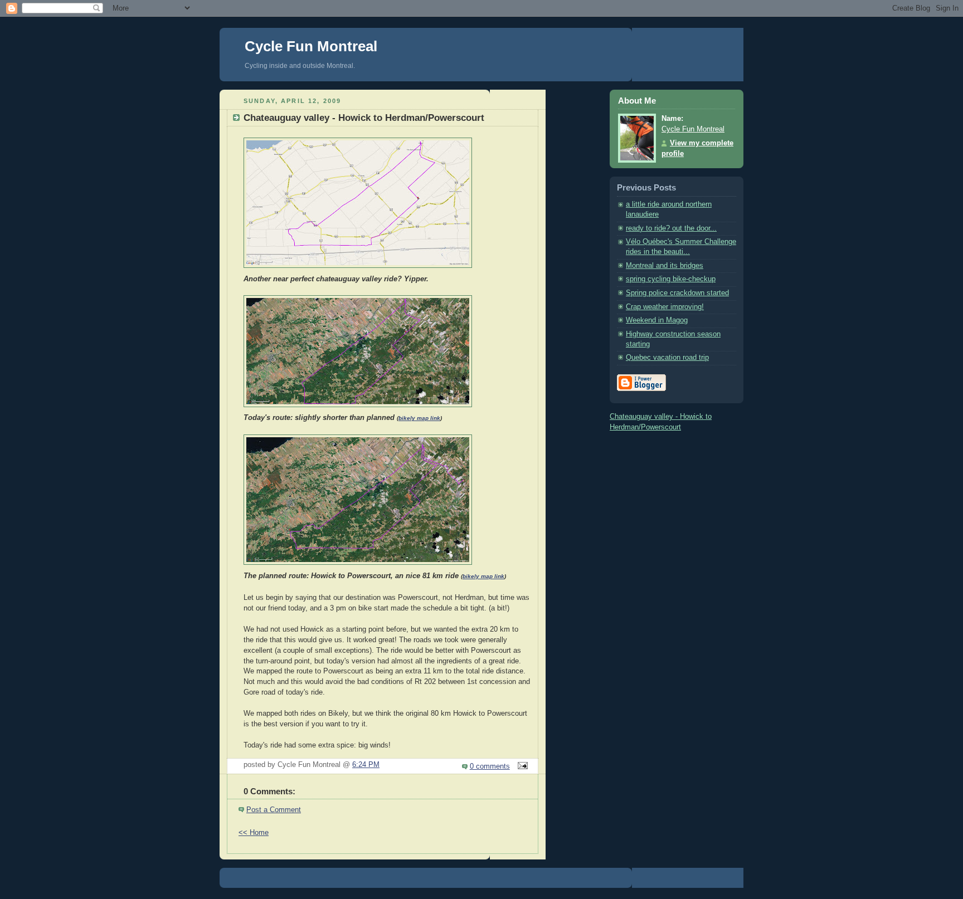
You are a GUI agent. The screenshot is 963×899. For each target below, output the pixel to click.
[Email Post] (521, 766)
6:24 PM (366, 765)
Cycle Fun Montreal (311, 46)
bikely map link (419, 418)
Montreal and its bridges (664, 266)
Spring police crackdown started (677, 293)
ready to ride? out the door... (671, 228)
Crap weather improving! (665, 307)
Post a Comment (273, 810)
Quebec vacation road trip (667, 357)
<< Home (254, 833)
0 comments (490, 766)
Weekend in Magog (657, 320)
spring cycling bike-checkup (671, 279)
